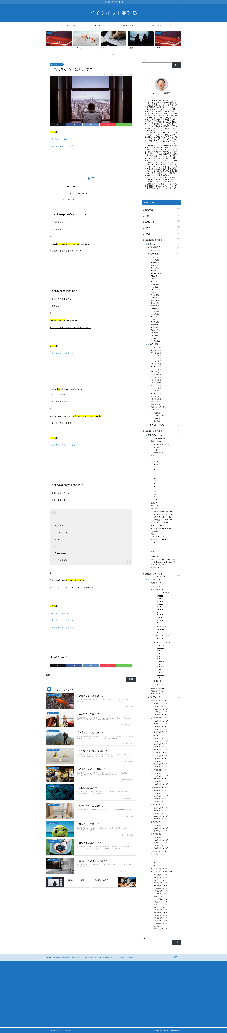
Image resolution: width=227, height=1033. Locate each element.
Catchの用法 (155, 341)
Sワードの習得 (156, 396)
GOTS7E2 (160, 670)
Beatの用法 (155, 325)
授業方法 (162, 210)
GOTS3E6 (160, 648)
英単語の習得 (163, 344)
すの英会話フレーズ (161, 744)
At (154, 459)
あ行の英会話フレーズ (158, 700)
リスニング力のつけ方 (163, 576)
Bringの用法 (155, 303)
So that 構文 (155, 556)
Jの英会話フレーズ (160, 899)
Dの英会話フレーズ (160, 883)
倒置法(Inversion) (157, 567)
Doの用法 (154, 279)
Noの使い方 (155, 551)
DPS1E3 (160, 598)
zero (155, 857)
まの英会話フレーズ (161, 808)
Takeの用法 (155, 268)
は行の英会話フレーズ (158, 787)
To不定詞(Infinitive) (158, 536)
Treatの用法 (155, 322)
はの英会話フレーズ (161, 791)
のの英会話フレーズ (161, 784)
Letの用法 (154, 287)
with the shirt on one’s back (78, 193)
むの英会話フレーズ (161, 813)
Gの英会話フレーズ (160, 891)
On (155, 478)
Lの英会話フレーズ (160, 902)
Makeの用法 (155, 265)
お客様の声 (71, 25)
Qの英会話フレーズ (160, 915)
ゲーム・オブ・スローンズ (163, 642)
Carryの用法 (155, 338)
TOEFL (162, 234)
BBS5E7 (160, 639)
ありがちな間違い (157, 348)
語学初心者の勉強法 (163, 425)
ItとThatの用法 (156, 273)
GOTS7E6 (160, 675)
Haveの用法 (155, 260)
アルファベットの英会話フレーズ (162, 871)
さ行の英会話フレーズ (158, 735)
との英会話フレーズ (161, 766)
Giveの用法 (155, 262)
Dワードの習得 (156, 358)
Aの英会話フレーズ (160, 875)
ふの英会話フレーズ (161, 796)
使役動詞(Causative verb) (163, 520)
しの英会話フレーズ (161, 741)
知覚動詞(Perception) (161, 522)
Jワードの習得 (156, 375)
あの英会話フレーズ (161, 704)
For (155, 467)
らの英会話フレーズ (161, 837)
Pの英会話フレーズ (160, 912)
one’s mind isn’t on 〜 (72, 190)
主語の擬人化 (158, 452)
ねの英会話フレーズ (161, 781)
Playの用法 (155, 295)
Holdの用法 (155, 319)
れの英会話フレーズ (161, 845)
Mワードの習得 (156, 383)
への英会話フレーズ (161, 799)
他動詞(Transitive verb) (162, 517)
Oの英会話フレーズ (160, 910)
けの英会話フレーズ (161, 729)
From (156, 470)
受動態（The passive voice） (164, 511)
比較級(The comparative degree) (163, 562)
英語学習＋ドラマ (157, 589)
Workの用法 (155, 306)
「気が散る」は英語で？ (61, 139)
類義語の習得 (155, 404)
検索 (48, 675)
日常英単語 (158, 421)
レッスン (100, 25)
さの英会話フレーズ (161, 738)
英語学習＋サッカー (158, 691)
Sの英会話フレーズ (160, 920)
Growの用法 (155, 311)
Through (157, 500)
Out (155, 481)
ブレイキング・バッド (161, 635)
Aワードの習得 (156, 350)
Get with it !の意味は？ (60, 613)
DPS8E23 (160, 623)
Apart (156, 462)
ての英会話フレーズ (161, 764)
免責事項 (69, 1030)
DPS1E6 (160, 607)
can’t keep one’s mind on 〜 (75, 186)
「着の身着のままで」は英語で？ (64, 445)
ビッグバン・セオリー (161, 626)
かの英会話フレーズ (161, 721)
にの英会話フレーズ (161, 776)
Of (154, 473)
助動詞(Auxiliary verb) (159, 438)
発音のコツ (163, 244)
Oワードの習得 (156, 388)
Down (156, 494)
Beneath (157, 497)
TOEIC (162, 228)
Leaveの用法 (155, 289)
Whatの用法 (155, 276)
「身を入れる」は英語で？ (62, 620)
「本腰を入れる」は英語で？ (62, 628)
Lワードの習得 (156, 380)
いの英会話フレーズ (161, 706)
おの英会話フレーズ (161, 714)
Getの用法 (154, 257)
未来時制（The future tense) (161, 528)
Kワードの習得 (156, 377)
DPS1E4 (160, 601)
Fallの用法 (154, 335)
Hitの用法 (154, 316)
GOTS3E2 (160, 645)
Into (155, 486)
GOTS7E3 (160, 672)
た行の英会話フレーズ (158, 752)
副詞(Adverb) (155, 534)
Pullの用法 (154, 298)
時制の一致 (155, 506)
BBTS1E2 (160, 629)
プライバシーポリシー (55, 1030)
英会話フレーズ (164, 697)
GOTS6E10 (161, 667)
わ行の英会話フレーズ (158, 851)
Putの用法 (154, 292)
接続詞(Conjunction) (158, 539)
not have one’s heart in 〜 (74, 199)
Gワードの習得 (156, 366)
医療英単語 (158, 413)
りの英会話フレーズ (161, 840)
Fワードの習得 (156, 364)
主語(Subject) (156, 441)
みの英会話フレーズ (161, 811)
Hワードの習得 (156, 369)
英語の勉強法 (155, 250)
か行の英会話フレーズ (158, 718)
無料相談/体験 (127, 25)
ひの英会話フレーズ (161, 793)
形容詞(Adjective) (157, 526)
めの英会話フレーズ (161, 816)
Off (155, 475)
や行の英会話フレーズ (158, 822)
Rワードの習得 (156, 393)
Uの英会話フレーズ (160, 926)
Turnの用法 (155, 308)
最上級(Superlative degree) (161, 565)
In (154, 483)
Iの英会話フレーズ (160, 896)
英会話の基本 (163, 254)
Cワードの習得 (156, 356)
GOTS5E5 (160, 661)
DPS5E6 (160, 617)
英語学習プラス (163, 579)
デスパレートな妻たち (161, 593)
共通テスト (162, 222)
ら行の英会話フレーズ (158, 834)
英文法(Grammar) (163, 435)
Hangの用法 (155, 314)
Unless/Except (159, 548)
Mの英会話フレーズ (160, 904)
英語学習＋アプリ (157, 694)
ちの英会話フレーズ (161, 758)
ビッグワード (155, 410)
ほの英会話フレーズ (161, 801)
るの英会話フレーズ (161, 843)
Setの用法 (154, 333)
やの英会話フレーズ (161, 825)
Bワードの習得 (156, 353)
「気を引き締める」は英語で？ (63, 146)
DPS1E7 (160, 609)
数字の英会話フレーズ (158, 854)
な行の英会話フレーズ (158, 770)
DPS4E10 (160, 615)
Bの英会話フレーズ (160, 877)
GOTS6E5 (160, 664)
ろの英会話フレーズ (161, 848)
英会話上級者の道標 (162, 574)
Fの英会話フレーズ (160, 888)
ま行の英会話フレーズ (158, 804)
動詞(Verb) (155, 508)
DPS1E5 (160, 604)
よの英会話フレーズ (161, 831)
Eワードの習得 (156, 361)
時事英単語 (158, 418)
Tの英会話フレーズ (160, 923)
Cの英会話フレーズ (160, 880)
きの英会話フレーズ (57, 64)
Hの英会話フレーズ (160, 893)
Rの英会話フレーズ (160, 918)
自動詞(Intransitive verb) (163, 514)
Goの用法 (154, 281)
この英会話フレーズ (161, 732)
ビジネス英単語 (159, 416)
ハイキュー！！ (159, 586)
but (155, 542)
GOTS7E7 (160, 678)
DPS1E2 (160, 596)
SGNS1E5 (160, 684)
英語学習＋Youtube (158, 688)
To (155, 489)
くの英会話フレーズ (161, 726)
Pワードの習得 (156, 391)
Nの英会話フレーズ (160, 907)
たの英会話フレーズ (161, 756)
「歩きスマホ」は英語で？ (62, 353)
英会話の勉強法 (163, 247)
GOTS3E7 (160, 651)
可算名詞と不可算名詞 (161, 444)
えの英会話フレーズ (161, 712)
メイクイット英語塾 (113, 13)
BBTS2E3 (160, 632)
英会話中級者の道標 (162, 431)
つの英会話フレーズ (161, 761)
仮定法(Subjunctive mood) (160, 503)
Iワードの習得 (156, 372)
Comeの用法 (155, 284)
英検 (162, 216)
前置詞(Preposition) (158, 456)
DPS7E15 (160, 620)
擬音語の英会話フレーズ (159, 869)
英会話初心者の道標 (162, 240)
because (154, 554)
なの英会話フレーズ (161, 773)
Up (155, 491)
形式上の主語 (158, 447)
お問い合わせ (156, 25)
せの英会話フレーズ (161, 746)
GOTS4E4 (160, 656)
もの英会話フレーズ (161, 819)
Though (156, 545)
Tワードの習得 (156, 399)
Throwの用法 (155, 330)
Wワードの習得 (156, 401)
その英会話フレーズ (161, 749)
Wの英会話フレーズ (161, 929)
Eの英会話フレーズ (160, 885)
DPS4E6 (160, 612)
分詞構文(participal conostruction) (163, 559)
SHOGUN (157, 681)
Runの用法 (155, 327)
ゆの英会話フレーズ (161, 828)
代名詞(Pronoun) (160, 450)
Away (156, 464)
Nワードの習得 (156, 385)
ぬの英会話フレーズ (161, 778)
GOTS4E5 (160, 659)
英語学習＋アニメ (157, 583)
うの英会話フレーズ (161, 709)
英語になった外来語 (158, 407)
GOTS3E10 (161, 653)
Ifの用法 (153, 271)
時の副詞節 (155, 531)
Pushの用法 (155, 300)
